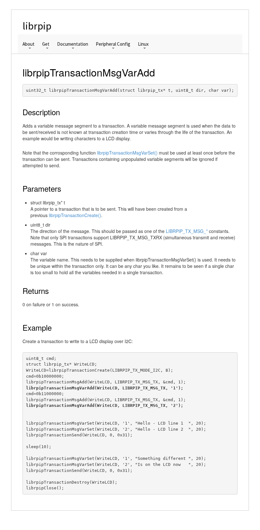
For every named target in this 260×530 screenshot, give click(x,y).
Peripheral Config (113, 44)
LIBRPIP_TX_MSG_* (187, 231)
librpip (37, 26)
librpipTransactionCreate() (75, 215)
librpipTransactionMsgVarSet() (127, 152)
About (29, 44)
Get (45, 44)
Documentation (72, 44)
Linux (143, 44)
